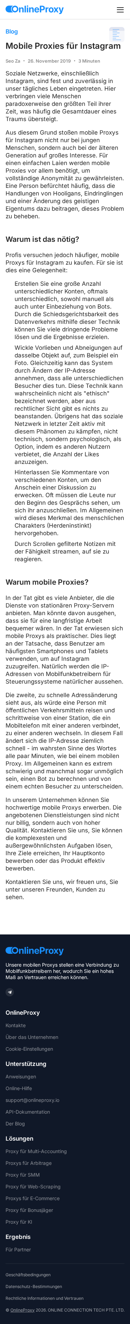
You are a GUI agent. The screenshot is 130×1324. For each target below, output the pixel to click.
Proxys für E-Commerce (33, 1198)
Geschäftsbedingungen (28, 1274)
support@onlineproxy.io (32, 1100)
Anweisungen (21, 1076)
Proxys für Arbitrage (29, 1163)
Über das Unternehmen (32, 1037)
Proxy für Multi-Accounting (36, 1151)
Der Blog (15, 1123)
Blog (12, 31)
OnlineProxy (22, 1310)
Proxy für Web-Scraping (33, 1186)
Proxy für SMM (23, 1175)
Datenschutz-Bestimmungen (34, 1286)
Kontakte (16, 1025)
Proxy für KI (19, 1222)
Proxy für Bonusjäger (29, 1210)
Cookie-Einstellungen (29, 1049)
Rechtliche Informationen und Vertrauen (45, 1298)
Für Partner (18, 1249)
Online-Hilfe (19, 1088)
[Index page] (35, 9)
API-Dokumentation (28, 1112)
